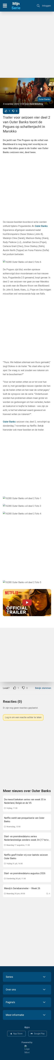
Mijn (16, 5)
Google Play (39, 1033)
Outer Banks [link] (41, 226)
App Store (17, 1033)
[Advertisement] (27, 43)
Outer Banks (44, 99)
